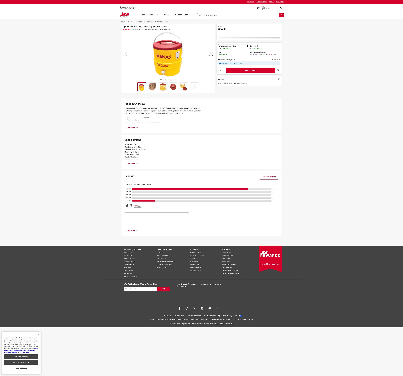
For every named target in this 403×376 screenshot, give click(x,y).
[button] (240, 15)
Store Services (227, 258)
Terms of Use (166, 316)
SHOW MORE (130, 128)
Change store (276, 59)
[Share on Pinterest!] (202, 308)
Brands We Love (129, 258)
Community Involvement (198, 255)
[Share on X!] (194, 308)
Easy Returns (161, 258)
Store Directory (129, 264)
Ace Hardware (126, 22)
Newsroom (226, 261)
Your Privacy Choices (230, 316)
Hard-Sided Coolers (162, 22)
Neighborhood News (229, 264)
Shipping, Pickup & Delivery (165, 261)
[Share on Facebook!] (179, 308)
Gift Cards (127, 267)
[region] (21, 353)
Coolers (150, 22)
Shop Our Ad (128, 255)
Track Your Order (162, 255)
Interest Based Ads (194, 316)
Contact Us (160, 252)
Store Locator (280, 1)
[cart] (282, 8)
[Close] (38, 334)
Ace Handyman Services (230, 270)
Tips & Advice (226, 252)
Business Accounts (261, 1)
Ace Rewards (250, 1)
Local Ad (271, 1)
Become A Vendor (195, 270)
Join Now (275, 264)
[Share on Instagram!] (187, 308)
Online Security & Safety (164, 264)
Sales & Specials (227, 255)
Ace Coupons (128, 270)
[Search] (281, 15)
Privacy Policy (179, 316)
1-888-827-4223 (218, 324)
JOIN (163, 289)
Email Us (229, 324)
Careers (192, 258)
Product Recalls (162, 267)
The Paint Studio (129, 261)
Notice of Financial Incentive (17, 350)
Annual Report (227, 267)
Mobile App (128, 273)
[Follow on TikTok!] (218, 308)
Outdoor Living (139, 22)
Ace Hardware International (231, 273)
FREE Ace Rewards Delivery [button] (258, 52)
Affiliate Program (195, 261)
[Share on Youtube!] (209, 308)
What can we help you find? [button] (208, 15)
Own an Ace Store (195, 264)
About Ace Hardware (196, 252)
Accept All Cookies (21, 356)
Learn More (266, 264)
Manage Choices (21, 368)
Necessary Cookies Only (21, 362)
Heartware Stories (196, 267)
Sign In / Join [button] (272, 54)
